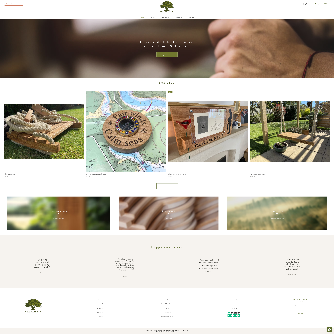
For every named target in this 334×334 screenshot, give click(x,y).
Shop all (100, 304)
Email (294, 305)
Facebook (234, 300)
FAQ (167, 300)
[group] (167, 134)
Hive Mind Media (172, 331)
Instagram (234, 304)
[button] (325, 3)
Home (100, 300)
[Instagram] (306, 4)
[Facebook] (303, 4)
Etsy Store (234, 308)
